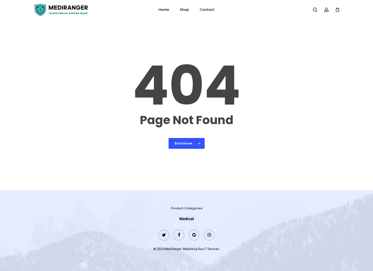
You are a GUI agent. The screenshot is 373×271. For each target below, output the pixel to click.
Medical (186, 218)
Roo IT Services (208, 249)
